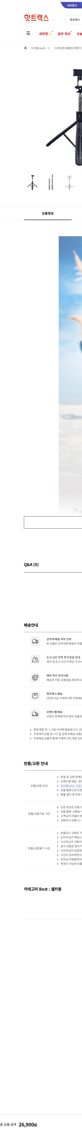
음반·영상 (64, 33)
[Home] (25, 48)
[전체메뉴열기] (28, 33)
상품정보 (48, 213)
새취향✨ (45, 33)
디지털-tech (38, 48)
